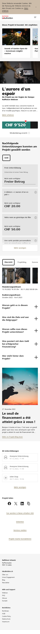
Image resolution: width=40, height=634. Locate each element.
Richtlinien (5, 611)
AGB (3, 613)
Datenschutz (6, 619)
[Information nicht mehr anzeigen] (36, 7)
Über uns (5, 574)
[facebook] (9, 503)
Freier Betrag (14, 181)
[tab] (6, 158)
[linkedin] (22, 503)
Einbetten (20, 522)
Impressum (5, 621)
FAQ (3, 595)
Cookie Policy (6, 616)
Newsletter (5, 582)
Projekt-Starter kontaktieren (20, 539)
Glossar (4, 598)
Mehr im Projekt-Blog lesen (12, 437)
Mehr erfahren (8, 115)
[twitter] (16, 503)
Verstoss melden (20, 530)
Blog (3, 580)
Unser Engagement (8, 577)
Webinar (5, 593)
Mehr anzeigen (20, 248)
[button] (35, 17)
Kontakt (4, 601)
